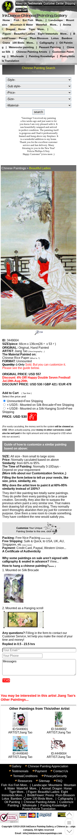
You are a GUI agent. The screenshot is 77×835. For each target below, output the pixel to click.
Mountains (55, 785)
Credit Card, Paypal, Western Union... (41, 548)
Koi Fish (28, 20)
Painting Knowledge (42, 56)
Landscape (56, 20)
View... (35, 559)
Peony (23, 38)
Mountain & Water (21, 24)
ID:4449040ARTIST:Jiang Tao (20, 755)
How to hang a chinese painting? (29, 565)
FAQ (59, 781)
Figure (7, 33)
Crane (6, 42)
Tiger (32, 29)
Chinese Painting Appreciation (48, 766)
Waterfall (41, 24)
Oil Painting (12, 802)
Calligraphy (47, 42)
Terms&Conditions (25, 776)
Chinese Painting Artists (31, 51)
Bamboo (67, 38)
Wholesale (17, 56)
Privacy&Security (55, 776)
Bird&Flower (35, 795)
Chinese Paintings (13, 168)
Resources (25, 781)
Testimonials (20, 771)
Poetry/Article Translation (39, 808)
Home (6, 20)
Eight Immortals (48, 33)
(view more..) (47, 154)
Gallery (16, 766)
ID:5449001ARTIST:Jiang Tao (20, 730)
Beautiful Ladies (24, 33)
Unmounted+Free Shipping (24, 401)
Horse (22, 29)
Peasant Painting (50, 47)
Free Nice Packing (33, 537)
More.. (39, 20)
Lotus (55, 38)
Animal (46, 788)
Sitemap (44, 781)
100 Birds (18, 42)
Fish (16, 20)
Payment (41, 771)
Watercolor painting (21, 47)
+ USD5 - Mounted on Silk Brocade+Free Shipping (40, 404)
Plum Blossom (39, 38)
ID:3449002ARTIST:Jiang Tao (59, 730)
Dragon (10, 29)
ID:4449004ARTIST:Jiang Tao (59, 755)
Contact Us (60, 771)
